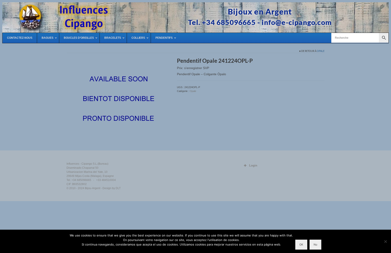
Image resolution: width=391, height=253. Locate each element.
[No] (385, 241)
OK (301, 244)
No (315, 244)
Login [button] (253, 165)
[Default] (118, 99)
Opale (320, 50)
